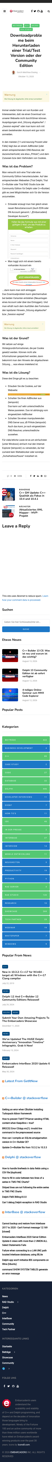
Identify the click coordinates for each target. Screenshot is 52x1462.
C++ (27, 25)
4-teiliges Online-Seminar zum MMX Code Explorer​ (33, 693)
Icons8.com (24, 1444)
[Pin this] (41, 476)
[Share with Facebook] (30, 476)
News (6, 991)
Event (26, 805)
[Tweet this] (34, 476)
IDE (26, 821)
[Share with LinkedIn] (38, 476)
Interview (26, 846)
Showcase (26, 911)
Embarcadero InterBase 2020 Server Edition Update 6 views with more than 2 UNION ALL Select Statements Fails (24, 1241)
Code (26, 772)
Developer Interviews (26, 797)
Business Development (26, 748)
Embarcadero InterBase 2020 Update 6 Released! (26, 1065)
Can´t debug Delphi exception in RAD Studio (24, 1202)
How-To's (26, 813)
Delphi (35, 25)
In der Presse (26, 830)
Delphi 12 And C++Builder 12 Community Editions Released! (20, 998)
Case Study (26, 764)
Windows (26, 944)
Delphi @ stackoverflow (23, 1157)
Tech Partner (26, 919)
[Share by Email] (45, 476)
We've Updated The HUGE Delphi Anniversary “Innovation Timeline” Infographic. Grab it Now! (23, 1042)
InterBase (26, 838)
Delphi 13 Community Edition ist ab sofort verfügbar (34, 673)
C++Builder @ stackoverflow (26, 1098)
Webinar (26, 927)
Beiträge (17, 25)
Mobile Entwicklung (26, 854)
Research (26, 903)
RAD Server (26, 887)
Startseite (7, 1346)
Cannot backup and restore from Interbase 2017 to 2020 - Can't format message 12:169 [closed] (25, 1227)
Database (26, 781)
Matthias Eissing (30, 72)
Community (8, 1324)
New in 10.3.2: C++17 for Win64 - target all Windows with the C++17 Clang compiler (24, 975)
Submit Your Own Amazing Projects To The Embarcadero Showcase (25, 1019)
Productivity (26, 870)
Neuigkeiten (26, 862)
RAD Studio (26, 29)
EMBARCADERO (18, 1452)
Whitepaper (26, 936)
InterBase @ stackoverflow (25, 1212)
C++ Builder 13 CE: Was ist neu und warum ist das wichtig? (36, 653)
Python (26, 879)
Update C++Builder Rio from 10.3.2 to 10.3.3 (24, 1147)
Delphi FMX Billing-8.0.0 (14, 1197)
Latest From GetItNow (21, 1081)
